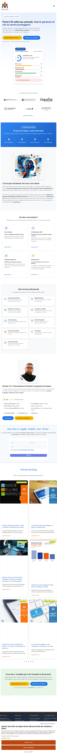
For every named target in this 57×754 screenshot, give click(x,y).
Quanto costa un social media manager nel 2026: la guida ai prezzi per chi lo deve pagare (12, 579)
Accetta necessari (28, 747)
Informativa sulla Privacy (27, 450)
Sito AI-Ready (18, 718)
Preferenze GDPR (28, 751)
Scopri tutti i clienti (27, 115)
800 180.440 (31, 687)
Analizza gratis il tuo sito (11, 37)
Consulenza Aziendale (35, 718)
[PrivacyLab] (8, 738)
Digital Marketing (33, 720)
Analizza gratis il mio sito (18, 683)
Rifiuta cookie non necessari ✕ (48, 723)
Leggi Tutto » (6, 535)
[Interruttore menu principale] (54, 6)
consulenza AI (16, 202)
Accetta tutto (28, 742)
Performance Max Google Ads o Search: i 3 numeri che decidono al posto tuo (13, 646)
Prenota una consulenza (31, 37)
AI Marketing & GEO (19, 720)
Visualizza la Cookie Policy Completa (10, 736)
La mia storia (8, 418)
